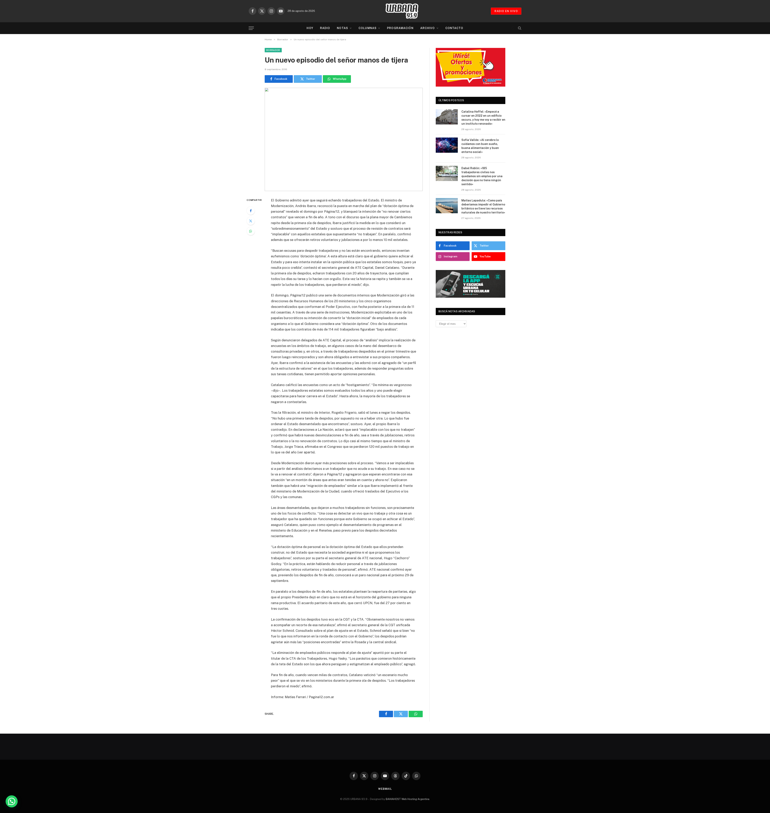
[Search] (519, 28)
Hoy (310, 28)
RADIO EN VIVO (506, 11)
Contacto (454, 28)
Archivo (427, 28)
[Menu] (251, 28)
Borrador (273, 50)
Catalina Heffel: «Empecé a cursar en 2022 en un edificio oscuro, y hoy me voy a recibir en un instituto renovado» (483, 117)
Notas (342, 28)
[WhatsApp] (251, 231)
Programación (400, 28)
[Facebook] (251, 211)
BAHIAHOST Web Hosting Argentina (407, 799)
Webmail (385, 788)
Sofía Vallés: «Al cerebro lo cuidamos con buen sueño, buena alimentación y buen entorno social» (480, 146)
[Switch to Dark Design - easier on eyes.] (512, 28)
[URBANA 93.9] (406, 11)
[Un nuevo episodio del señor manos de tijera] (344, 139)
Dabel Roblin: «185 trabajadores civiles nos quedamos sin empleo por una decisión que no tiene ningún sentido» (482, 176)
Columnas (368, 28)
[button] (12, 801)
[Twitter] (251, 221)
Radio (325, 28)
